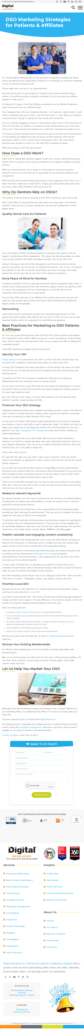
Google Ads (11, 919)
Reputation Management (18, 906)
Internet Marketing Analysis (59, 893)
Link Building (12, 913)
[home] (7, 7)
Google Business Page (24, 612)
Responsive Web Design (18, 874)
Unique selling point (11, 359)
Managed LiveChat (15, 900)
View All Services (14, 952)
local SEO (35, 592)
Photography (12, 939)
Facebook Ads (13, 893)
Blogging (10, 933)
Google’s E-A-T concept (46, 553)
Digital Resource (47, 719)
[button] (80, 7)
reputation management (31, 727)
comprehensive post (57, 636)
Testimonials (52, 940)
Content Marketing (15, 926)
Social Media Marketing (17, 887)
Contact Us (51, 947)
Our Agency (52, 927)
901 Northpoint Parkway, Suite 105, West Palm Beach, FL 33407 (21, 992)
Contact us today (9, 735)
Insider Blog (52, 874)
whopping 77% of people (33, 430)
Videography (12, 946)
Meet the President (55, 934)
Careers (50, 921)
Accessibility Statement (54, 1023)
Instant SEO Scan (54, 887)
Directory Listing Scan (56, 900)
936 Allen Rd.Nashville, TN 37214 (21, 1011)
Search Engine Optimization (19, 880)
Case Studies (52, 880)
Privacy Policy (68, 1023)
